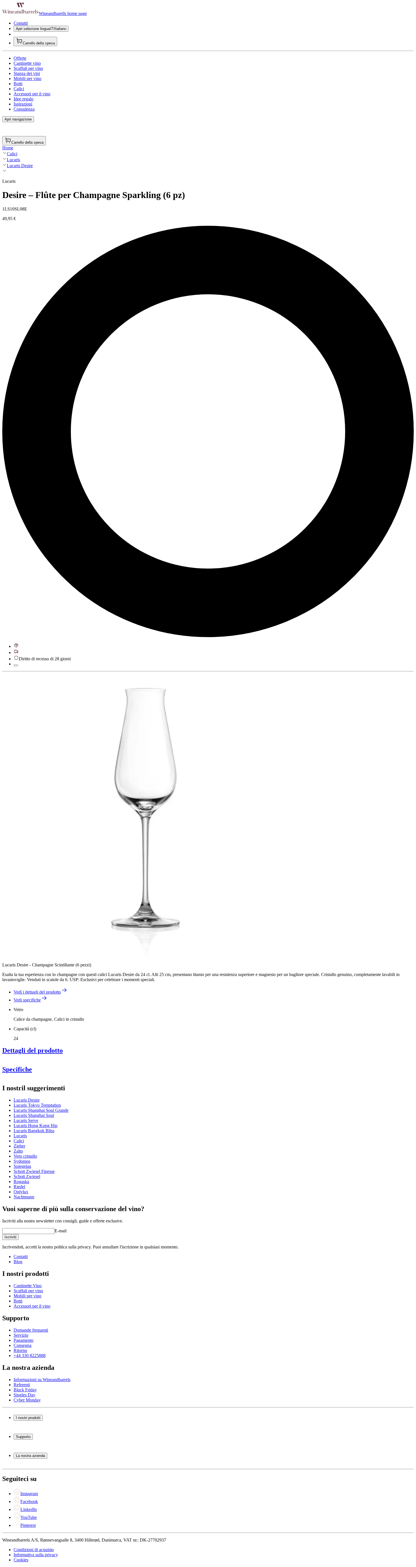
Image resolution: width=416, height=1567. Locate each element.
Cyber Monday (27, 1400)
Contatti (21, 23)
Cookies (21, 1559)
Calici (19, 88)
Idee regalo (23, 98)
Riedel (19, 1186)
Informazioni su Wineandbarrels (42, 1379)
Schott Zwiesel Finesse (34, 1171)
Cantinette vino (27, 63)
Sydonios (22, 1161)
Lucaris (13, 159)
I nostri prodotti (28, 1418)
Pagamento (23, 1340)
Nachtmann (24, 1196)
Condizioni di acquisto (34, 1549)
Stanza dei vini (27, 73)
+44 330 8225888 (30, 1355)
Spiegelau (22, 1166)
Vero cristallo (25, 1156)
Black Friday (25, 1389)
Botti (18, 83)
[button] (143, 815)
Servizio (21, 1335)
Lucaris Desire (20, 165)
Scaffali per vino (28, 68)
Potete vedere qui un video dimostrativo (210, 1107)
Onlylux (21, 1191)
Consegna (22, 1345)
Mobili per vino (27, 78)
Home (7, 147)
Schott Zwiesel (27, 1176)
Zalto (18, 1151)
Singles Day (24, 1394)
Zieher (19, 1145)
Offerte (20, 58)
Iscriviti (10, 1237)
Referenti (22, 1384)
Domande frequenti (31, 1330)
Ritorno (20, 1350)
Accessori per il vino (32, 93)
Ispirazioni (23, 104)
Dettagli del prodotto (32, 1050)
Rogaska (21, 1181)
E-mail (61, 1230)
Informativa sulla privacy (36, 1554)
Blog (18, 1261)
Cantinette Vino (28, 1285)
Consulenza (24, 109)
